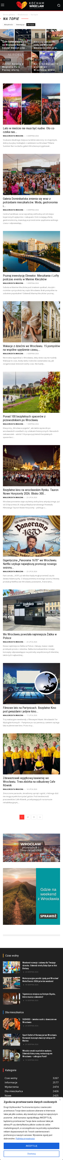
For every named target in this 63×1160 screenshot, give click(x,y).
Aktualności (8, 24)
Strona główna (9, 14)
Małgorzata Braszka (13, 136)
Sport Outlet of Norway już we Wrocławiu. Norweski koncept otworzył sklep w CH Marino (39, 1038)
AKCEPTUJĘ (31, 1146)
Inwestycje (20, 24)
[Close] (60, 1099)
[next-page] (40, 817)
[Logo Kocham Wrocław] (31, 5)
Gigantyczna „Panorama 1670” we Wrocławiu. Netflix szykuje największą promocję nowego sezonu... (30, 564)
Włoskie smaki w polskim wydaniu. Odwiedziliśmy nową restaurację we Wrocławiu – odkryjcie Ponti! (37, 1054)
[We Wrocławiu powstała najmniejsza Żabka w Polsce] (31, 610)
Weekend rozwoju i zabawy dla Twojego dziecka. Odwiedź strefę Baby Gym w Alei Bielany (39, 965)
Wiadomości (23, 14)
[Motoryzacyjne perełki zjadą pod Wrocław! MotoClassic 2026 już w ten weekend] (11, 983)
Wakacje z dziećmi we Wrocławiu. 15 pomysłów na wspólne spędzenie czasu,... (31, 347)
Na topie (31, 24)
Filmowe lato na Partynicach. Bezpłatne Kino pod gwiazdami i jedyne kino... (29, 709)
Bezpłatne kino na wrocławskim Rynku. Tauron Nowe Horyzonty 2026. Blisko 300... (30, 491)
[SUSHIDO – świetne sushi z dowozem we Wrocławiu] (11, 1024)
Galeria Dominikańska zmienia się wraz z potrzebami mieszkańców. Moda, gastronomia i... (30, 202)
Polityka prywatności (25, 1138)
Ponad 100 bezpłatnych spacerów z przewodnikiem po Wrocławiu (24, 418)
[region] (31, 1128)
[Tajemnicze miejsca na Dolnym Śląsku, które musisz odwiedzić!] (11, 999)
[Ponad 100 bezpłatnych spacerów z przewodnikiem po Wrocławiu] (31, 392)
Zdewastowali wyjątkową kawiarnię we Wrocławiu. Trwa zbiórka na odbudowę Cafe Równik (29, 781)
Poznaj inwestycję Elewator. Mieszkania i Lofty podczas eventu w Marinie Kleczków (31, 277)
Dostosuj (32, 1154)
